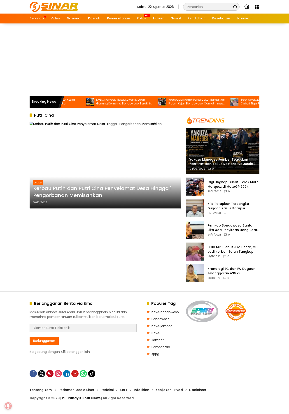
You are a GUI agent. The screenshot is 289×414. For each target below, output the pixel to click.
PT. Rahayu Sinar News (81, 398)
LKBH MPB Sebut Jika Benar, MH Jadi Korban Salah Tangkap (232, 249)
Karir (124, 390)
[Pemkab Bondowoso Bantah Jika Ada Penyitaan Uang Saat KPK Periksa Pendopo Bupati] (195, 230)
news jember (161, 326)
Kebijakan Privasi (169, 390)
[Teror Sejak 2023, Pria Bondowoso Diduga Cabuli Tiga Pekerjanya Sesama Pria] (227, 102)
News (155, 333)
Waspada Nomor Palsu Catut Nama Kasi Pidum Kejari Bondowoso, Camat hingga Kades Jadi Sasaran (189, 102)
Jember (157, 340)
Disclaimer (197, 390)
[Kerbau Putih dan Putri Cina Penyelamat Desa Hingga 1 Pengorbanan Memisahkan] (105, 165)
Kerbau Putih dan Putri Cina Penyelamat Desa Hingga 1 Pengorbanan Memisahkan (102, 192)
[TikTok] (91, 373)
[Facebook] (33, 373)
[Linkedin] (66, 373)
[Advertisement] (144, 59)
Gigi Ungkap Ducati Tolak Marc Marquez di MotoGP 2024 (233, 184)
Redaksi (107, 390)
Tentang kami (41, 390)
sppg (155, 354)
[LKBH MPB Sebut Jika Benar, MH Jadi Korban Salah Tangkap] (195, 252)
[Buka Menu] (256, 6)
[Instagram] (58, 373)
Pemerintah (160, 347)
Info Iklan (141, 390)
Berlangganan (44, 340)
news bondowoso (165, 312)
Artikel (38, 182)
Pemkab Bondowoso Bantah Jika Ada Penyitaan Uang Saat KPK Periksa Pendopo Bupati (232, 227)
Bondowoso (160, 319)
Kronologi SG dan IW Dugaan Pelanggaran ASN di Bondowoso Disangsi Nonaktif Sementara (232, 271)
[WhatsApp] (83, 373)
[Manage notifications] (8, 405)
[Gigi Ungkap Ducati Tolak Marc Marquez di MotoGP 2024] (195, 187)
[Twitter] (41, 373)
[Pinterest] (50, 373)
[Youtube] (75, 373)
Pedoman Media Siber (76, 390)
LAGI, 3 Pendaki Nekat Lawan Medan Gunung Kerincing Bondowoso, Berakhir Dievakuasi (116, 102)
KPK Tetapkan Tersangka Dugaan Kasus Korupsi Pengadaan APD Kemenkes (229, 206)
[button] (235, 6)
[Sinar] (54, 6)
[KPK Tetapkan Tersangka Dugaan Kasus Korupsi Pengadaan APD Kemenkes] (195, 208)
